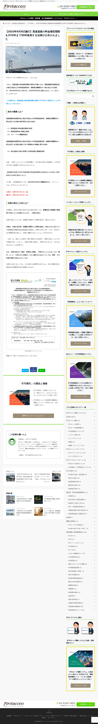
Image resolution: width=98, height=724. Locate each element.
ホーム (26, 14)
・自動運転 (71, 589)
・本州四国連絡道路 (74, 567)
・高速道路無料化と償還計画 (77, 513)
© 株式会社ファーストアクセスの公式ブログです (49, 721)
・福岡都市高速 (72, 585)
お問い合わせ (83, 715)
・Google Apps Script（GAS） (77, 528)
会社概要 (8, 715)
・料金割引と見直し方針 (75, 503)
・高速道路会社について (75, 610)
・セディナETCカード (74, 456)
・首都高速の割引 (73, 488)
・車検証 (71, 442)
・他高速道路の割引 (74, 481)
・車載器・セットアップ (75, 445)
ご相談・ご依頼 (80, 141)
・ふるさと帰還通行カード (76, 553)
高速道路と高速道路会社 (76, 532)
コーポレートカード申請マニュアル (33, 715)
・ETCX (70, 539)
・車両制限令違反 (73, 592)
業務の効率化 (72, 521)
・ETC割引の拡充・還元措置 (77, 474)
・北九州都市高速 (73, 557)
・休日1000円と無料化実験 (76, 499)
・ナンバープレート (74, 438)
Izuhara (18, 43)
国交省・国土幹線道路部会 (77, 492)
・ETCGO (71, 536)
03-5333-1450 (67, 703)
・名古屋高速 (72, 560)
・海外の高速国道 (73, 574)
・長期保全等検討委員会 (75, 603)
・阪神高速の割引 (73, 485)
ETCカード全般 (73, 420)
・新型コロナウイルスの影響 (77, 564)
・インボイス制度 (73, 435)
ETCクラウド (17, 715)
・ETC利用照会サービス (75, 431)
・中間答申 (71, 496)
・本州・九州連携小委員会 (76, 506)
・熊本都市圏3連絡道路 (75, 578)
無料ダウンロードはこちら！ (33, 416)
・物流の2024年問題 (74, 581)
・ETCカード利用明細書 (75, 428)
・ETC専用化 (72, 546)
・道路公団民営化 (73, 599)
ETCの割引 (71, 471)
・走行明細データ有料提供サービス (79, 467)
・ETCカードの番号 (74, 424)
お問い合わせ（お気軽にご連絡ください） (72, 14)
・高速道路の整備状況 (75, 606)
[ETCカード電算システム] (76, 413)
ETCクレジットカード (75, 449)
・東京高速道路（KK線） (75, 571)
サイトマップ (51, 717)
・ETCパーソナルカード (75, 543)
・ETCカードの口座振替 (75, 525)
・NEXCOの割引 (73, 478)
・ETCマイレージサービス (76, 453)
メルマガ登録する (80, 65)
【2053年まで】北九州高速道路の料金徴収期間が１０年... (24, 513)
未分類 (69, 517)
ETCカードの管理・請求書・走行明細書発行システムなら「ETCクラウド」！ (49, 18)
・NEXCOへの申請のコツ (76, 463)
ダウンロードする (80, 192)
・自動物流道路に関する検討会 (77, 510)
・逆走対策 (71, 596)
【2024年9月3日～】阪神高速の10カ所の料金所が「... (24, 501)
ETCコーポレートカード (76, 460)
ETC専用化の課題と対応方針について (52, 500)
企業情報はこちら (86, 7)
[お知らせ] (70, 417)
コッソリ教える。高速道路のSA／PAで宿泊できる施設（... (52, 513)
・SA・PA (71, 550)
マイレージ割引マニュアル (53, 715)
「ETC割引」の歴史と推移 (69, 715)
